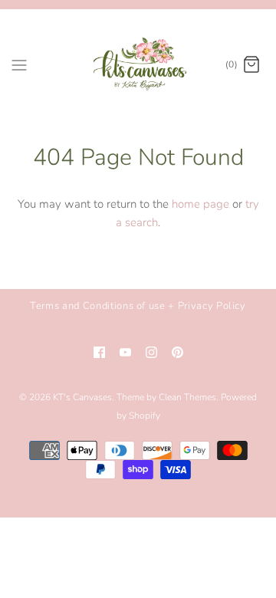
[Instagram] (151, 352)
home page (200, 204)
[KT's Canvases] (138, 65)
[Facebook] (99, 352)
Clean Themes (187, 397)
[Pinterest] (177, 352)
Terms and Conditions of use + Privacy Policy (138, 306)
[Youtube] (125, 352)
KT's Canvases (82, 397)
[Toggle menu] (19, 64)
